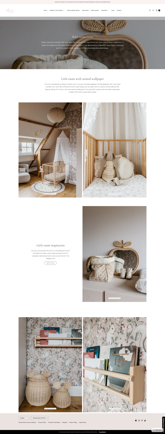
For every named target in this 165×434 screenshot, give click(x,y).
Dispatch (65, 422)
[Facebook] (136, 420)
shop (112, 10)
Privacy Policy (42, 422)
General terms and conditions (27, 422)
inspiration (104, 10)
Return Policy (73, 422)
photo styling (95, 10)
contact (119, 10)
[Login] (150, 10)
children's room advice (56, 10)
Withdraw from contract (163, 425)
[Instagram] (139, 420)
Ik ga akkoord (102, 432)
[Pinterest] (142, 420)
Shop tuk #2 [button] (51, 263)
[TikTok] (145, 420)
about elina (85, 10)
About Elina (82, 422)
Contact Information (54, 422)
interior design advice (73, 10)
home (45, 10)
